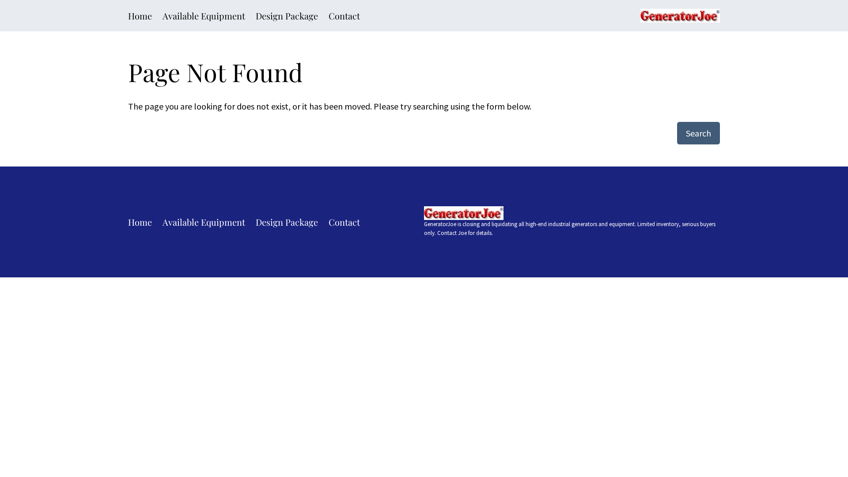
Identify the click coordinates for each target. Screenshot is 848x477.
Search (698, 133)
